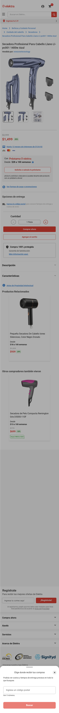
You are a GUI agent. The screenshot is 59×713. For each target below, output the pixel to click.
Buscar (29, 705)
